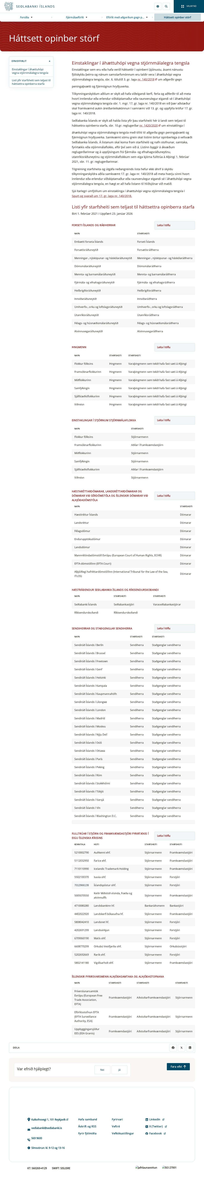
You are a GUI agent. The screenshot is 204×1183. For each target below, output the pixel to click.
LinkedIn (154, 1119)
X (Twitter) (156, 1126)
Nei (102, 1070)
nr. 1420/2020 (148, 125)
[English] (157, 6)
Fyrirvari (117, 1119)
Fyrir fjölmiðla (87, 1133)
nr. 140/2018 (146, 79)
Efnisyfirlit (19, 60)
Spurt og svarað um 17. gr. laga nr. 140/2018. (102, 196)
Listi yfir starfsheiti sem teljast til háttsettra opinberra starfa (31, 82)
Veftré (116, 1126)
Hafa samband (87, 1119)
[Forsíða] (34, 6)
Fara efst (176, 1066)
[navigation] (189, 6)
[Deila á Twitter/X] (181, 1047)
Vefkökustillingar (123, 1133)
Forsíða (24, 17)
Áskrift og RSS (87, 1126)
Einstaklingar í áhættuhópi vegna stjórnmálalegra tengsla (30, 71)
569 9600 (36, 1138)
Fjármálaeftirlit (75, 17)
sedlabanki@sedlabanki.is (46, 1128)
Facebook (155, 1133)
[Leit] (166, 6)
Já (119, 1070)
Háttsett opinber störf (177, 17)
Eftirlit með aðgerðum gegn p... (125, 17)
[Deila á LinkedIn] (190, 1047)
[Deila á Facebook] (173, 1047)
